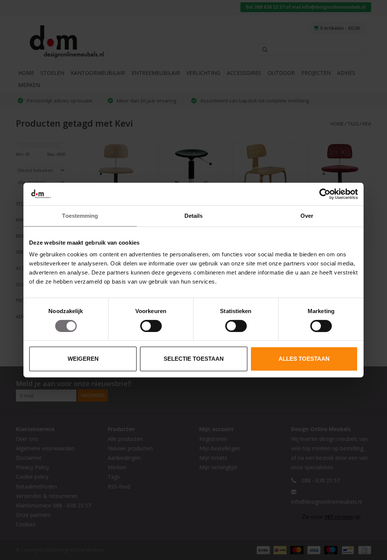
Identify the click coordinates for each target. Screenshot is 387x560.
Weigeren (83, 358)
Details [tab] (193, 216)
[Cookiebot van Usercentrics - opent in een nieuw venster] (325, 194)
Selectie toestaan (194, 358)
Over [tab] (306, 216)
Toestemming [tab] (80, 216)
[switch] (151, 326)
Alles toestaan (304, 358)
